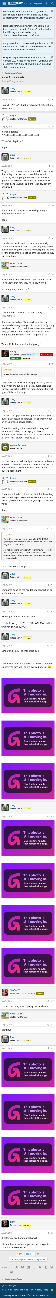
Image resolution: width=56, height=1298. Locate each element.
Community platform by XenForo (25, 1295)
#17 (53, 1001)
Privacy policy (36, 1289)
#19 (53, 1048)
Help (46, 1289)
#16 (53, 816)
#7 (53, 307)
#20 (53, 1233)
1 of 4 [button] (19, 1253)
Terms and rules (21, 1289)
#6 (53, 274)
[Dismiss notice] (51, 11)
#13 (53, 584)
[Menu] (4, 3)
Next (28, 1253)
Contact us (7, 1289)
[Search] (52, 3)
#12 (53, 528)
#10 (53, 456)
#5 (53, 238)
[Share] (49, 99)
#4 (53, 205)
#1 (53, 99)
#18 (53, 1024)
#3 (53, 166)
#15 (53, 645)
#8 (53, 364)
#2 (53, 126)
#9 (53, 410)
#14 (53, 611)
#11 (53, 489)
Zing (6, 81)
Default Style (10, 1285)
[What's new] (46, 3)
